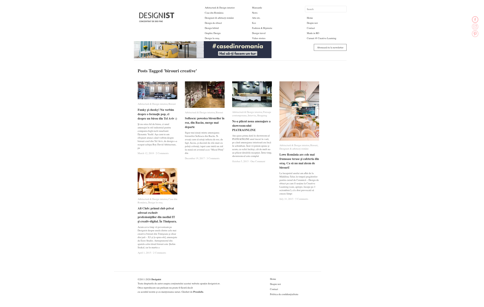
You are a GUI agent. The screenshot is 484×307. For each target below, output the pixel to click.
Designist (156, 279)
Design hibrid (212, 28)
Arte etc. (256, 17)
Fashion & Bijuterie (262, 28)
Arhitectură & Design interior (220, 7)
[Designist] (157, 20)
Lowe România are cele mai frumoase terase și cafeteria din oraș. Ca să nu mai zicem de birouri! (299, 161)
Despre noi (312, 23)
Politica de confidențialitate (284, 294)
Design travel (259, 33)
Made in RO (313, 33)
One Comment (258, 161)
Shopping (262, 115)
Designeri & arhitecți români (219, 17)
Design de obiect (213, 23)
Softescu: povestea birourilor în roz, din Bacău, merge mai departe (204, 122)
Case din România (214, 12)
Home (310, 17)
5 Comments (301, 199)
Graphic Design (213, 33)
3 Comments (213, 158)
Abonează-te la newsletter (330, 47)
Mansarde (257, 7)
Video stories (258, 38)
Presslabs (198, 291)
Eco (254, 23)
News (255, 12)
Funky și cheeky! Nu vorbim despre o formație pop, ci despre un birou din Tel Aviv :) (157, 113)
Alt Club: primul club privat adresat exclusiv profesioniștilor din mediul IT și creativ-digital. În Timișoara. (157, 214)
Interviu (252, 115)
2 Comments (162, 153)
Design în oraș (212, 38)
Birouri (172, 104)
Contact (311, 28)
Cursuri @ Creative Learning (321, 38)
